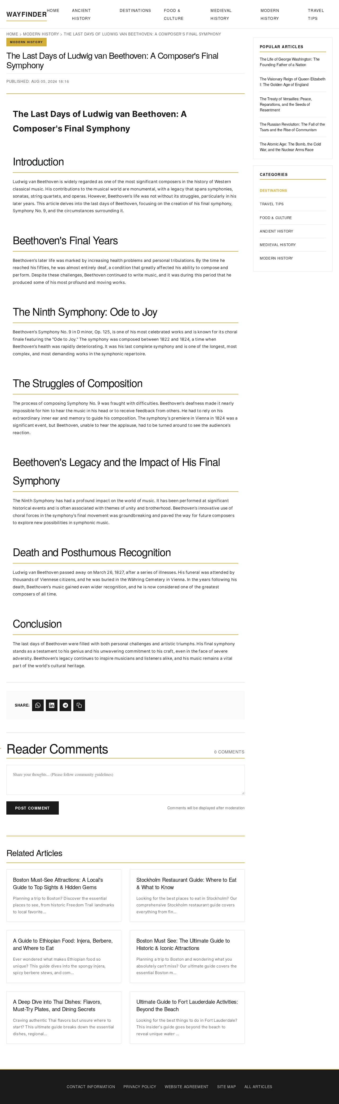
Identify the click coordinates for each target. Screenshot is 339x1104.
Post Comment (32, 808)
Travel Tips (316, 14)
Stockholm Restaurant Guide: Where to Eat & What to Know (186, 883)
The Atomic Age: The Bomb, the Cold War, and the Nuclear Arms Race (290, 146)
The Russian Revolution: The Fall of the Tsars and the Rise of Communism (292, 126)
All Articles (258, 1086)
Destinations (135, 10)
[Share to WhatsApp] (38, 705)
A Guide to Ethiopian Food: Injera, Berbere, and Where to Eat (63, 944)
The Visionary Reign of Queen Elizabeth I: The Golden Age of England (292, 81)
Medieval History (221, 14)
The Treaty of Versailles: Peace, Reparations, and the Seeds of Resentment (286, 104)
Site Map (226, 1086)
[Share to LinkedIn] (51, 705)
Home (53, 10)
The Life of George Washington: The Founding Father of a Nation (290, 61)
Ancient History (81, 14)
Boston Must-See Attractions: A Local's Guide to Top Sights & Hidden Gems (58, 883)
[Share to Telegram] (65, 705)
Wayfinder (26, 14)
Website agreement (187, 1086)
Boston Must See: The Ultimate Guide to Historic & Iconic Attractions (183, 944)
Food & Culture (174, 14)
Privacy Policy (139, 1086)
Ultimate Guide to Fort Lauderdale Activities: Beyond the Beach (187, 1005)
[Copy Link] (79, 705)
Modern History (270, 14)
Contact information (91, 1086)
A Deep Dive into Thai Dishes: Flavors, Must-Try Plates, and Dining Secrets (57, 1005)
